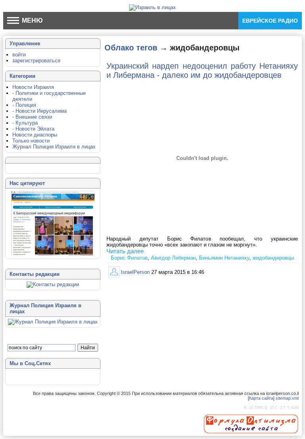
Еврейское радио (270, 20)
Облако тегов (130, 47)
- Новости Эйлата (33, 129)
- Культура (25, 123)
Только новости (31, 141)
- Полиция (24, 105)
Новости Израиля (33, 87)
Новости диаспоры (34, 135)
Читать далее (125, 251)
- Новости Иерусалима (39, 111)
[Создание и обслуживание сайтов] (251, 423)
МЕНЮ (31, 20)
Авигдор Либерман (173, 258)
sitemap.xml (287, 398)
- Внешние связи (32, 117)
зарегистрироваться (36, 61)
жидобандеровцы (273, 258)
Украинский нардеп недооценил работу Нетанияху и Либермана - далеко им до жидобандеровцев (202, 70)
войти (19, 55)
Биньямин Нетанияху (224, 258)
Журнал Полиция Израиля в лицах (54, 147)
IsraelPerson (135, 272)
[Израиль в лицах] (152, 7)
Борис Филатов (129, 258)
